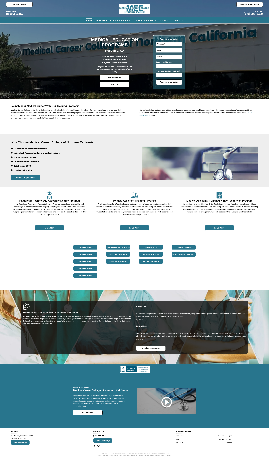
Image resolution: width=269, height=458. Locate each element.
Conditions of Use (131, 453)
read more (241, 336)
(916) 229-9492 (253, 14)
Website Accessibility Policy (161, 453)
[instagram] (98, 446)
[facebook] (94, 446)
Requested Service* (164, 62)
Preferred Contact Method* (168, 71)
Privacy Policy (103, 453)
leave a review (83, 321)
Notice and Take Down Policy (145, 453)
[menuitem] (89, 20)
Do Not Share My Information (118, 453)
